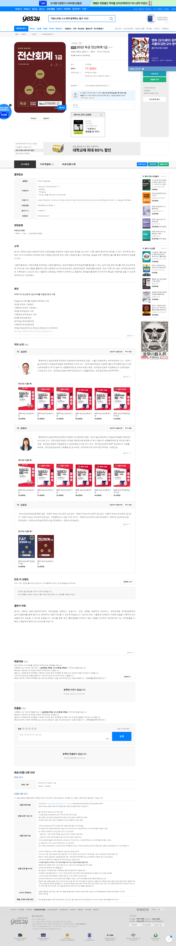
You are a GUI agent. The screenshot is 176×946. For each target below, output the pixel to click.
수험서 (34, 34)
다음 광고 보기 (168, 22)
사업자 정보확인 (80, 924)
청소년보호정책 (52, 910)
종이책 (75, 106)
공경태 (73, 52)
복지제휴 (88, 910)
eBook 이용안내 (157, 88)
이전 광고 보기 (166, 22)
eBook (24, 34)
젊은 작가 (118, 29)
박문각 (92, 52)
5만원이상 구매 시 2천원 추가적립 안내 (110, 76)
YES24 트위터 (144, 909)
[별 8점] (32, 729)
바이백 (51, 29)
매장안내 (58, 29)
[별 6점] (29, 729)
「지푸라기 (88, 127)
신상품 (38, 29)
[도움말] (80, 73)
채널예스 (68, 29)
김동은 (84, 52)
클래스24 (89, 29)
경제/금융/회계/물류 (35, 233)
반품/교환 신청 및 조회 (55, 803)
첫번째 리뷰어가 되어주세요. (81, 55)
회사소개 (13, 910)
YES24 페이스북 (141, 909)
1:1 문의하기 (135, 925)
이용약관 (29, 910)
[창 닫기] (101, 114)
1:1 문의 (67, 803)
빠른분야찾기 (21, 28)
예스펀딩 (81, 29)
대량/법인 (165, 29)
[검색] (111, 18)
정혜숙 (78, 52)
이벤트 (45, 29)
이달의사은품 (139, 29)
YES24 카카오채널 (138, 909)
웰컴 (16, 34)
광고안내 (73, 910)
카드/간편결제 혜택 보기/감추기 (109, 86)
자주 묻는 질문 (147, 925)
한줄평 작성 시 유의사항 (130, 729)
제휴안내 (80, 910)
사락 (74, 29)
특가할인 (149, 29)
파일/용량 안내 (54, 205)
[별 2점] (23, 729)
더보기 (163, 176)
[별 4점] (26, 729)
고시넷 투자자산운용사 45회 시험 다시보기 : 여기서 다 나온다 (159, 182)
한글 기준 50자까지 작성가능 (30, 735)
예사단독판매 (128, 29)
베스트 (32, 29)
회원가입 (141, 9)
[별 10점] (35, 729)
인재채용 (21, 910)
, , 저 (80, 52)
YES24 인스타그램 (147, 909)
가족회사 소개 (157, 909)
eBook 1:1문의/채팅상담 (153, 921)
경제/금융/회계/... (48, 34)
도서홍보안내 (63, 910)
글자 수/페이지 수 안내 (45, 211)
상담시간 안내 (158, 925)
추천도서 (157, 29)
